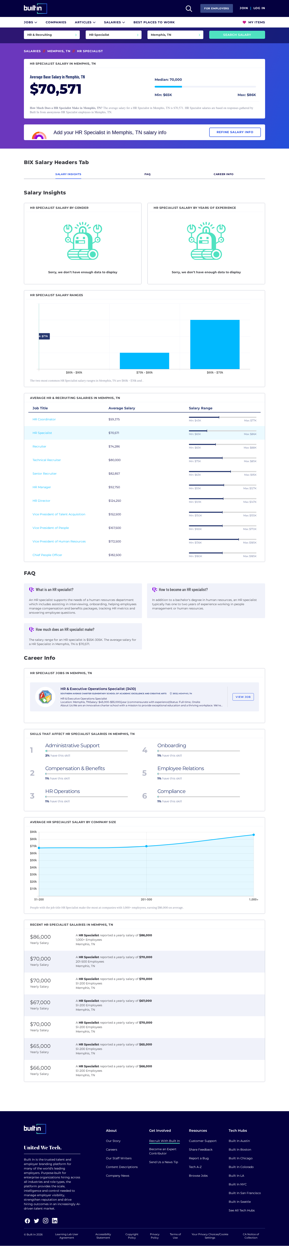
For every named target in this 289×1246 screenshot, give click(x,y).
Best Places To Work (154, 22)
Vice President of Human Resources (59, 541)
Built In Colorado (241, 1167)
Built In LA (236, 1176)
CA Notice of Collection (251, 1236)
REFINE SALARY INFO (235, 132)
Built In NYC (238, 1184)
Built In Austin (239, 1141)
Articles (84, 22)
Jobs (29, 22)
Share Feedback (200, 1149)
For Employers (216, 8)
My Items (256, 22)
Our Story (113, 1141)
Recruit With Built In (164, 1141)
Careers (111, 1149)
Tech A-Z (195, 1167)
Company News (117, 1176)
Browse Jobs (198, 1176)
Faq (147, 174)
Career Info (224, 174)
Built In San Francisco (245, 1193)
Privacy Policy (155, 1236)
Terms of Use (175, 1236)
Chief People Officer (47, 555)
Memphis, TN (58, 51)
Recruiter (39, 446)
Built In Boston (240, 1149)
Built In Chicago (241, 1158)
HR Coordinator (44, 419)
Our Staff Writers (119, 1158)
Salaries (113, 22)
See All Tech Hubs (242, 1210)
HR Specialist (42, 433)
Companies (56, 22)
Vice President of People (51, 528)
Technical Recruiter (47, 460)
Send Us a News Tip (163, 1162)
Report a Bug (199, 1158)
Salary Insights (68, 174)
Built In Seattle (240, 1202)
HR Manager (42, 487)
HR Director (41, 501)
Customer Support (203, 1141)
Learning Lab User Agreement (66, 1236)
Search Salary (237, 35)
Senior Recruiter (45, 473)
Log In (259, 8)
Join (244, 8)
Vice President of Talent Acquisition (59, 514)
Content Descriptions (122, 1167)
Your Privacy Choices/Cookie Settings (210, 1236)
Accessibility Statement (103, 1236)
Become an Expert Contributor (162, 1151)
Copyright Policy (131, 1236)
